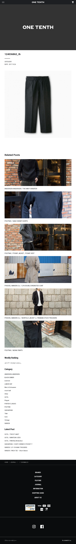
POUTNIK (7, 407)
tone (6, 417)
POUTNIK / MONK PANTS (14, 350)
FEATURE (38, 480)
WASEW (7, 423)
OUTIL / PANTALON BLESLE (14, 441)
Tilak (6, 413)
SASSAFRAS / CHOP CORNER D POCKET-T (18, 444)
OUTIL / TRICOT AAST (12, 434)
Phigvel (7, 400)
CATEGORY (38, 476)
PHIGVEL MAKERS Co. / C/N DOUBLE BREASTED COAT (24, 286)
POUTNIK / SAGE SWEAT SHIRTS (16, 221)
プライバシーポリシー (10, 540)
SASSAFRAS (9, 410)
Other (6, 394)
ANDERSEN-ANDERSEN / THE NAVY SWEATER (21, 189)
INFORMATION (38, 489)
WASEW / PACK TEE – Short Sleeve (16, 451)
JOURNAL (38, 485)
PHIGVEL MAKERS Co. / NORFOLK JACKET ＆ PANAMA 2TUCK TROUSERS (31, 318)
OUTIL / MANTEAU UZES (13, 437)
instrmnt (7, 381)
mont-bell (8, 390)
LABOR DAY (8, 384)
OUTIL (7, 397)
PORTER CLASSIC (10, 404)
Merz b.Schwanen (10, 387)
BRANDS (38, 472)
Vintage (7, 420)
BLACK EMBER (9, 377)
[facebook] (42, 527)
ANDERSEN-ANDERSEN (12, 374)
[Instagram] (34, 527)
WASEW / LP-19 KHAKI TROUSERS (16, 447)
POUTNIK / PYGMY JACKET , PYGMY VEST (19, 253)
